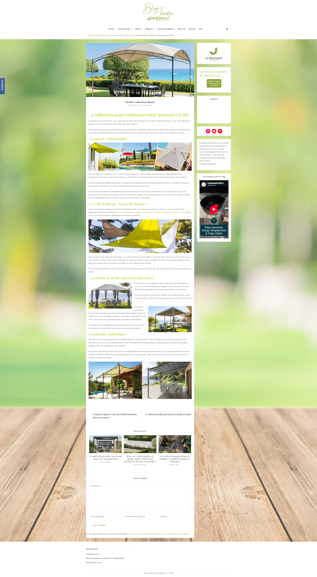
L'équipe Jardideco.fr (207, 164)
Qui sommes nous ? (94, 562)
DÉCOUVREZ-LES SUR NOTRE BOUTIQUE (214, 83)
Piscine (111, 29)
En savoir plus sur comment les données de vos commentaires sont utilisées (159, 534)
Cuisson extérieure (165, 29)
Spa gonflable (124, 29)
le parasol (114, 174)
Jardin (137, 29)
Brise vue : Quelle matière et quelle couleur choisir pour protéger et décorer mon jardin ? (140, 459)
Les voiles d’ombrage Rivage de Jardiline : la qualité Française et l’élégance (174, 459)
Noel (201, 29)
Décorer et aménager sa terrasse (118, 35)
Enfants (192, 29)
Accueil (91, 35)
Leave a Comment (145, 105)
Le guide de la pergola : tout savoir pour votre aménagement (105, 457)
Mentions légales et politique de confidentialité (105, 558)
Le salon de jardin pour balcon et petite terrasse (168, 414)
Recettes (182, 29)
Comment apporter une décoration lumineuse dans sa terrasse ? (115, 416)
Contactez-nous (92, 554)
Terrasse (149, 29)
